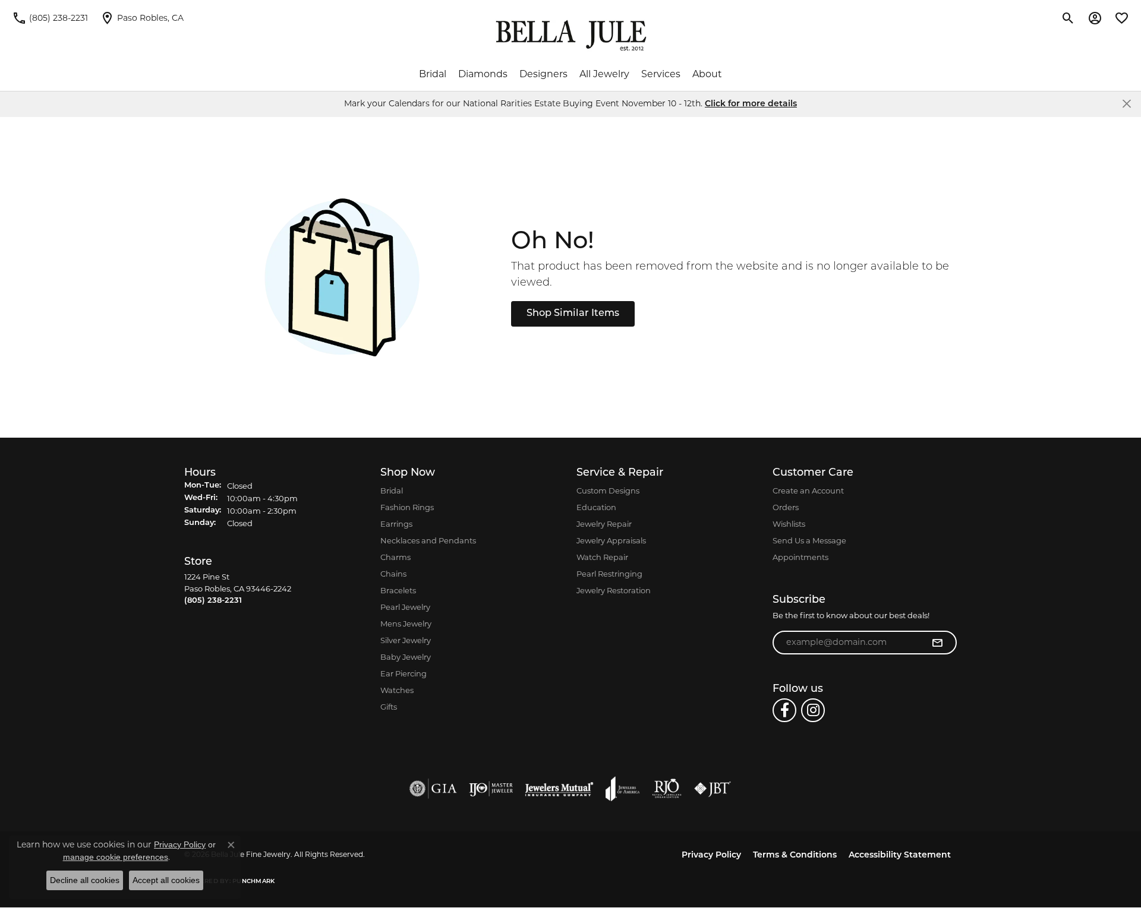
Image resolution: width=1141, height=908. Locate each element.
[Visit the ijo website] (491, 788)
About (707, 74)
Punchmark (253, 881)
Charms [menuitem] (395, 557)
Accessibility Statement (900, 855)
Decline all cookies (84, 880)
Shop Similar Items (573, 313)
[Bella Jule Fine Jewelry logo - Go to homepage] (571, 36)
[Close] (1126, 103)
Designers (543, 74)
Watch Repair (602, 557)
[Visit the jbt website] (713, 788)
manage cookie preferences (115, 857)
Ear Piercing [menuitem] (403, 673)
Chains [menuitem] (393, 573)
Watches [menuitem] (397, 690)
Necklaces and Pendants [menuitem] (428, 540)
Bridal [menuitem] (391, 490)
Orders (786, 507)
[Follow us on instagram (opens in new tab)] (813, 710)
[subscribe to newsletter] (937, 642)
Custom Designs (607, 490)
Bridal (432, 74)
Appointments (800, 557)
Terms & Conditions (795, 855)
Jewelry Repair (604, 524)
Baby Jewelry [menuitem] (405, 657)
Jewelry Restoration (613, 590)
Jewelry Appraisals (611, 540)
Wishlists (789, 524)
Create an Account (808, 490)
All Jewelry (604, 74)
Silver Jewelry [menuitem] (405, 640)
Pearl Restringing (609, 573)
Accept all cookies (166, 880)
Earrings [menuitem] (396, 524)
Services (660, 74)
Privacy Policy (711, 855)
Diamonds (483, 74)
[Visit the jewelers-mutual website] (559, 788)
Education (596, 507)
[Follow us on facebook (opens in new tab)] (784, 710)
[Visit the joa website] (623, 788)
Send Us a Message (809, 540)
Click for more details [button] (751, 104)
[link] (50, 18)
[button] (1068, 18)
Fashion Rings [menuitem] (407, 507)
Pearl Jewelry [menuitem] (405, 607)
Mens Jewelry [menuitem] (405, 623)
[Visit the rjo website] (667, 788)
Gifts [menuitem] (388, 706)
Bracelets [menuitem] (398, 590)
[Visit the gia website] (433, 788)
